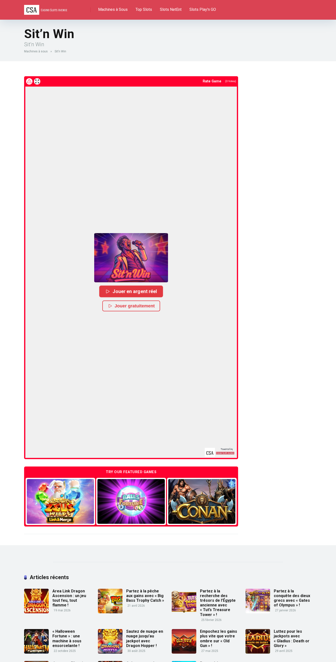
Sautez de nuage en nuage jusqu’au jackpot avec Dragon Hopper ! (144, 638)
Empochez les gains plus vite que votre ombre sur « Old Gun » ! (218, 638)
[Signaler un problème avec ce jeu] (29, 81)
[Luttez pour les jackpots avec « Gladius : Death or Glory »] (257, 652)
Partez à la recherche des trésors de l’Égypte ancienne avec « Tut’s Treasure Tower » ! (218, 603)
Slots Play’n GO (202, 9)
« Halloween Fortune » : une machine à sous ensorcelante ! (66, 638)
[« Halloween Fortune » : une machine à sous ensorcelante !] (36, 652)
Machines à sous (36, 51)
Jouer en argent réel (134, 291)
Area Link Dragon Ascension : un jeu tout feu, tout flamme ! (69, 598)
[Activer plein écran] (37, 81)
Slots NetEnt (171, 9)
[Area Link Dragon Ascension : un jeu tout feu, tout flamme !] (36, 612)
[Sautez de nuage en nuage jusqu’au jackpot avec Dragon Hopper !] (110, 652)
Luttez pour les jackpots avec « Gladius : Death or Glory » (291, 638)
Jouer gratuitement (135, 305)
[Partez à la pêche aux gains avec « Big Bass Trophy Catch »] (110, 612)
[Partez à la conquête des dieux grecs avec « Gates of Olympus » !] (257, 612)
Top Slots (144, 9)
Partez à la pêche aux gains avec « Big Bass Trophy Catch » (145, 596)
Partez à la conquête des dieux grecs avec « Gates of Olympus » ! (292, 598)
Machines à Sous (113, 9)
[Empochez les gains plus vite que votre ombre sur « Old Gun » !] (184, 652)
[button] (131, 257)
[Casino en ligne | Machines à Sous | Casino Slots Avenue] (45, 8)
